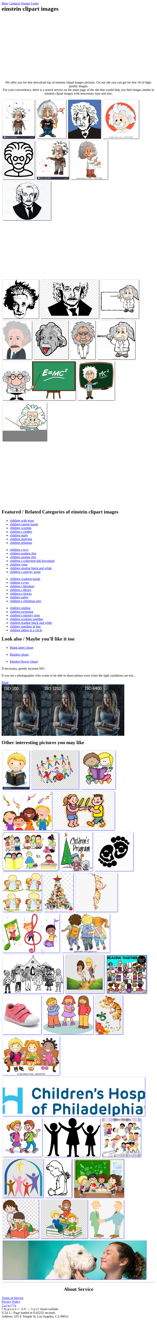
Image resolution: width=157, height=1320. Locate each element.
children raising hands (24, 524)
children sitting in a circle (26, 630)
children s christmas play (25, 601)
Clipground (20, 1308)
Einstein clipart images (17, 132)
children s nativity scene (25, 572)
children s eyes (19, 582)
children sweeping (21, 611)
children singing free (23, 557)
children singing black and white (31, 568)
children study (19, 535)
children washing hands (25, 579)
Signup (25, 3)
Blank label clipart (21, 647)
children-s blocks (21, 593)
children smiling (20, 608)
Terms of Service (13, 1298)
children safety (19, 597)
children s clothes (21, 531)
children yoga (18, 564)
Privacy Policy (11, 1301)
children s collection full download (32, 561)
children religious (21, 542)
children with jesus (22, 520)
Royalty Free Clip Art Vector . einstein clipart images (119, 311)
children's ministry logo (25, 615)
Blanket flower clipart (24, 661)
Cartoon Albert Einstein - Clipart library (81, 350)
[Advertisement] (78, 46)
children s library (20, 590)
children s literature (22, 586)
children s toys (19, 549)
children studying (21, 539)
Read (5, 682)
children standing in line (25, 626)
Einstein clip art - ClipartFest (95, 394)
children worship (20, 528)
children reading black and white (31, 622)
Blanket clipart (19, 654)
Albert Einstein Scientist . (113, 353)
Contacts (14, 3)
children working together (26, 619)
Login (35, 3)
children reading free (23, 553)
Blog (5, 3)
